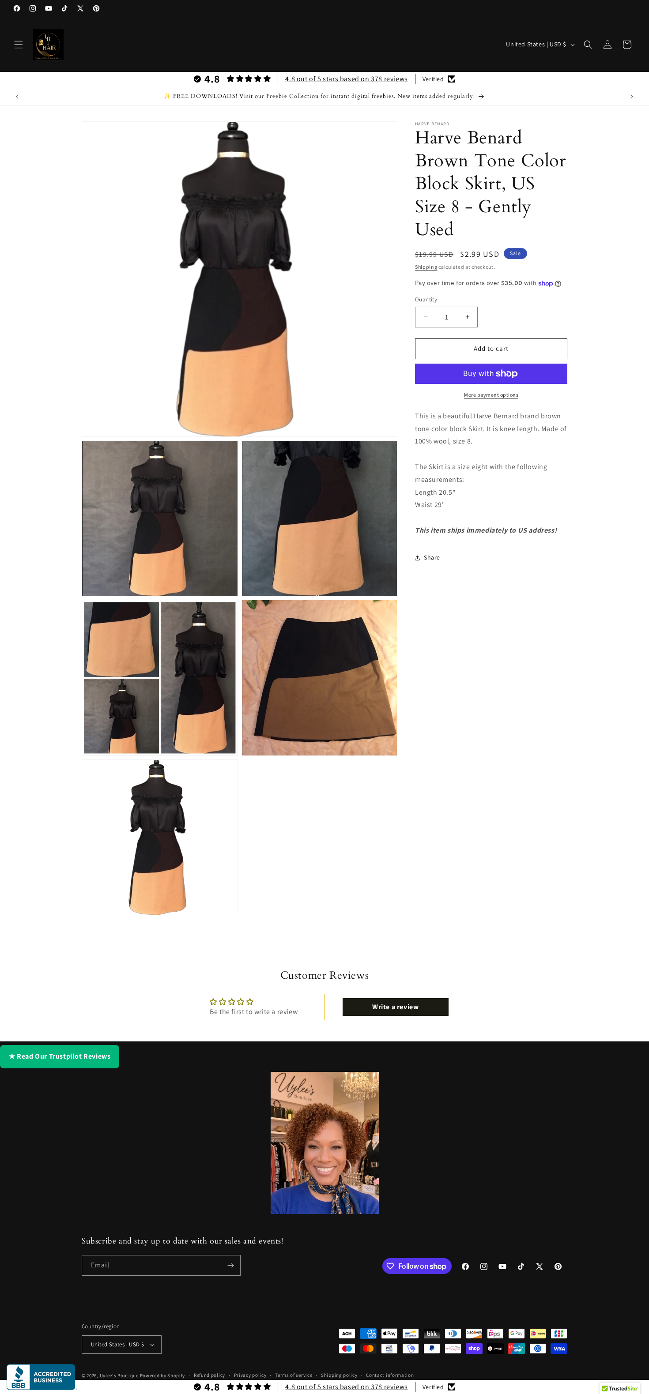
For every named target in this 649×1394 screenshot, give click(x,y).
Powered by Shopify (162, 1375)
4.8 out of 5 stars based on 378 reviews (346, 78)
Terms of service (293, 1375)
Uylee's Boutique (119, 1375)
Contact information (390, 1375)
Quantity (426, 299)
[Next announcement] (631, 96)
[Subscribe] (230, 1265)
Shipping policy (339, 1375)
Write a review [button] (395, 1006)
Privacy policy (250, 1375)
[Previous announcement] (17, 96)
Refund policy (209, 1375)
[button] (18, 44)
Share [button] (432, 557)
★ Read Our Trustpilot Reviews (59, 1056)
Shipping (426, 266)
